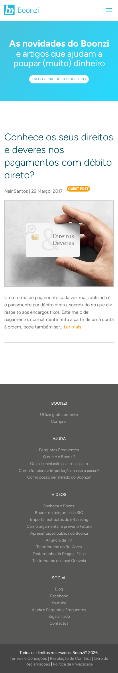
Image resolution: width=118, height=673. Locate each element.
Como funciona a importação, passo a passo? (59, 470)
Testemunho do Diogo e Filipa (59, 553)
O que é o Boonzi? (59, 456)
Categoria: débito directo (59, 79)
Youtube (59, 603)
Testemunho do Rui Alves (59, 546)
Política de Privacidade (73, 664)
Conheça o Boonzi (59, 506)
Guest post (78, 189)
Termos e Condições (28, 658)
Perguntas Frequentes (59, 450)
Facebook (59, 596)
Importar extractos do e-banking (59, 519)
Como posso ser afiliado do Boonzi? (59, 477)
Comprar (59, 421)
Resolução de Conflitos (70, 658)
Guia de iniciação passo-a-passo (59, 463)
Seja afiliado (59, 616)
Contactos (59, 623)
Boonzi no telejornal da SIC (59, 512)
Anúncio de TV (59, 540)
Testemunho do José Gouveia (59, 560)
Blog (59, 589)
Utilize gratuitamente (59, 414)
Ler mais (72, 327)
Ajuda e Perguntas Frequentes (59, 609)
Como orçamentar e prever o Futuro (59, 526)
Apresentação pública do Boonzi (59, 533)
